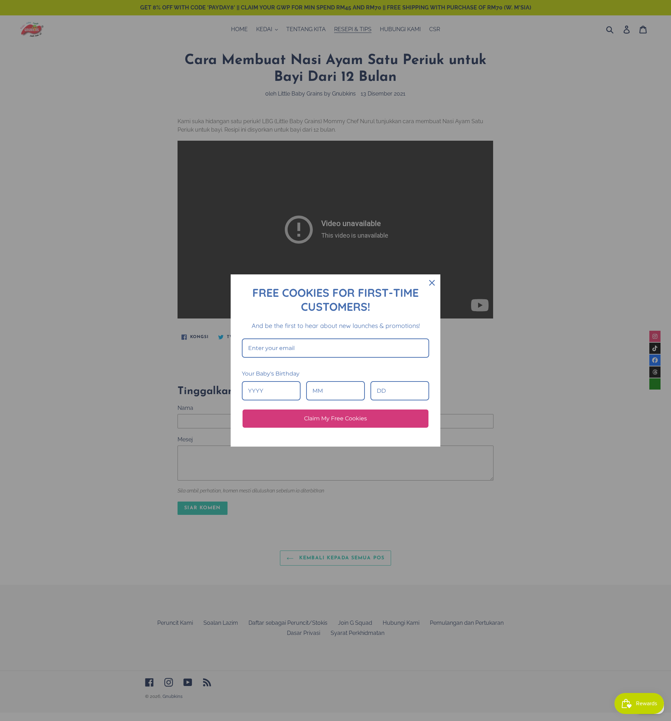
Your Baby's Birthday (271, 373)
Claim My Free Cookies (335, 418)
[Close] (432, 282)
